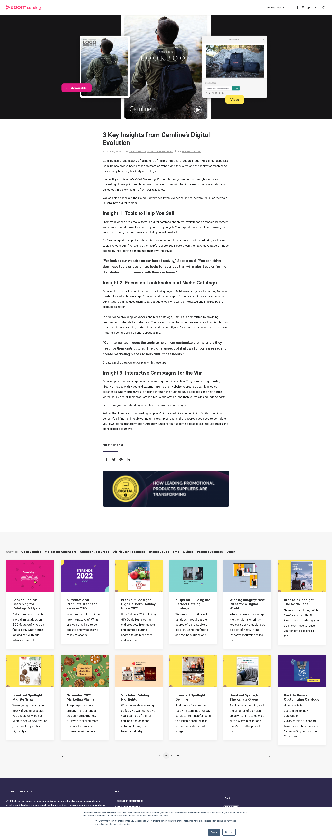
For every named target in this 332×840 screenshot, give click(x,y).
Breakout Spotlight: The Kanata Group (245, 697)
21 (190, 755)
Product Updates (210, 551)
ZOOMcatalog (191, 151)
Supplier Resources (160, 151)
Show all (12, 551)
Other (231, 551)
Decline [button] (229, 831)
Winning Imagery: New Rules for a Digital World (247, 604)
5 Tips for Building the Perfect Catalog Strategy (192, 604)
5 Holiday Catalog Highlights (135, 697)
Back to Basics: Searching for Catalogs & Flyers (26, 604)
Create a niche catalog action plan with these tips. (135, 362)
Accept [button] (214, 831)
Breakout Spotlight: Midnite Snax (27, 697)
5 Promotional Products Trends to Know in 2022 (82, 604)
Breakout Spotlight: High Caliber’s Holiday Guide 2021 (138, 604)
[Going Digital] (166, 489)
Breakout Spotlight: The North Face (299, 602)
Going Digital (275, 7)
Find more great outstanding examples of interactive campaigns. (145, 405)
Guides (188, 551)
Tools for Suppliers (128, 806)
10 (172, 755)
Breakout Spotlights (164, 551)
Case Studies (137, 151)
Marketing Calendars (61, 551)
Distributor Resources (129, 551)
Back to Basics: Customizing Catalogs (301, 697)
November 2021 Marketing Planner (81, 697)
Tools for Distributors (130, 801)
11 (178, 755)
